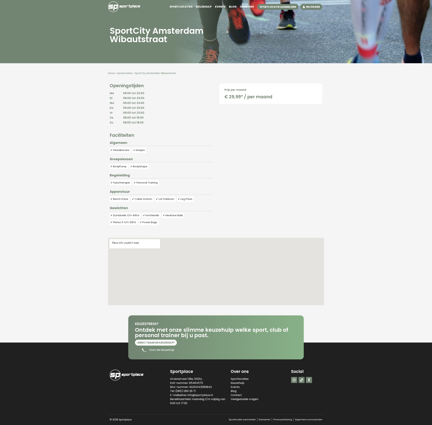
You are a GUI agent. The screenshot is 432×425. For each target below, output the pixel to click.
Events (220, 7)
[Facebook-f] (309, 380)
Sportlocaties (181, 7)
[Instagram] (294, 380)
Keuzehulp (204, 7)
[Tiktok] (302, 380)
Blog (233, 7)
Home (111, 73)
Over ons (247, 7)
